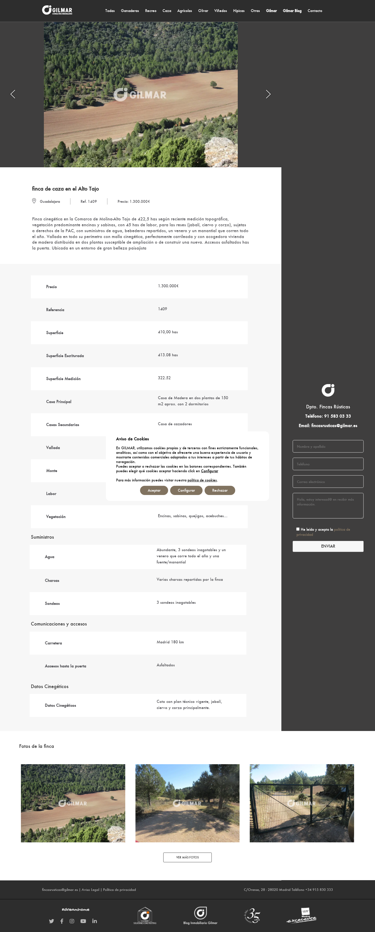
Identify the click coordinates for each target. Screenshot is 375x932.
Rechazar (220, 490)
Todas (110, 10)
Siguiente (237, 175)
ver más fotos (187, 857)
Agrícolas (184, 10)
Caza (166, 10)
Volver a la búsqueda (54, 175)
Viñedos (220, 10)
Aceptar (154, 490)
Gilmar (271, 10)
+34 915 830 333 (319, 889)
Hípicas (239, 10)
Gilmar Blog (292, 10)
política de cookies (202, 480)
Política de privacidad (119, 889)
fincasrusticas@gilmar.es (334, 425)
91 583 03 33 (337, 416)
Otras (255, 10)
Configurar (209, 471)
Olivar (203, 10)
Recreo (150, 10)
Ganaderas (130, 10)
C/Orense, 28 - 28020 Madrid (267, 889)
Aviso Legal (90, 889)
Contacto (315, 10)
